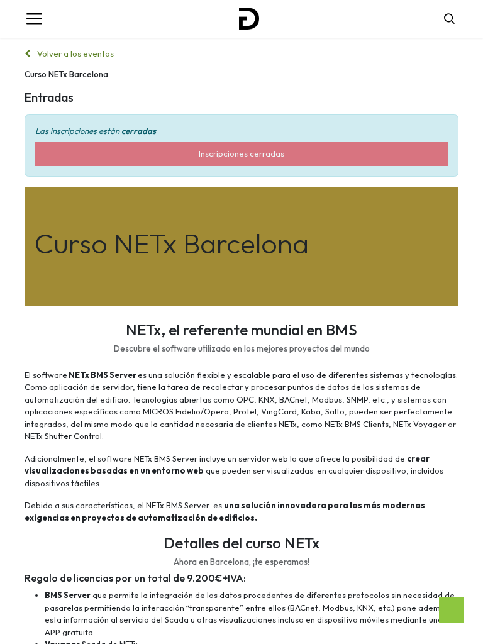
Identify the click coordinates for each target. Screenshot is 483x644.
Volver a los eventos (74, 53)
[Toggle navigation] (34, 18)
